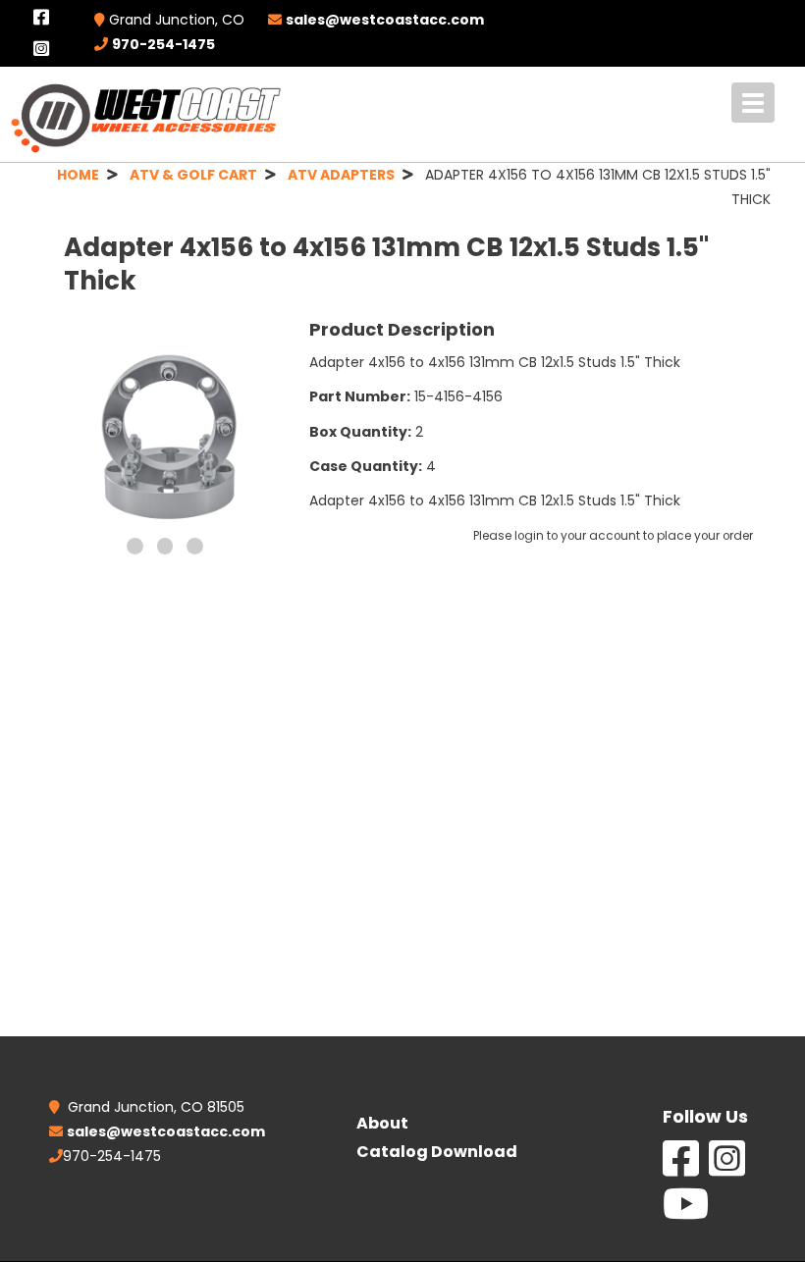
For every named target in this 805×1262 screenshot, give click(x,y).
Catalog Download (436, 1151)
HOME (78, 174)
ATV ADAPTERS (341, 174)
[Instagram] (727, 1169)
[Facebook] (681, 1169)
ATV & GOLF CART (193, 174)
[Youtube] (686, 1214)
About (382, 1123)
